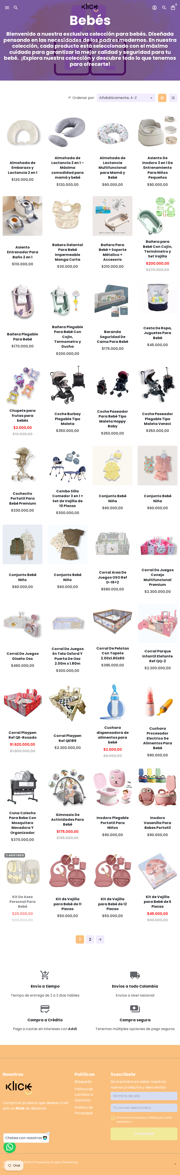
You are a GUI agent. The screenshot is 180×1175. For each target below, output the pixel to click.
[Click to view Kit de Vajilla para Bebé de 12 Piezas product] (112, 870)
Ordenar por (81, 97)
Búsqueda (83, 1081)
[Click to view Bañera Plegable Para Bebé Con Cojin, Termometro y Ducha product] (67, 301)
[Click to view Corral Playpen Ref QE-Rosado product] (22, 702)
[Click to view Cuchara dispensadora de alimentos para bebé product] (112, 702)
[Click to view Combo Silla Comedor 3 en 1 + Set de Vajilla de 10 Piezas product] (67, 465)
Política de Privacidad (84, 1110)
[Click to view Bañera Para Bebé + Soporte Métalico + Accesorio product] (112, 216)
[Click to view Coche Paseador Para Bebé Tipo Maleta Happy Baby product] (112, 385)
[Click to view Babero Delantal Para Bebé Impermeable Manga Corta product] (67, 216)
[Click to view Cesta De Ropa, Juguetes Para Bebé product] (157, 298)
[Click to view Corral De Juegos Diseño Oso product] (22, 623)
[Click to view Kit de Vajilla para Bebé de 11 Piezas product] (67, 870)
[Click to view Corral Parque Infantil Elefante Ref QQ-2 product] (157, 623)
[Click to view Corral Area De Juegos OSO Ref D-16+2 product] (112, 544)
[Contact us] (10, 1147)
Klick (30, 1162)
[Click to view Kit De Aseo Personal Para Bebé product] (22, 871)
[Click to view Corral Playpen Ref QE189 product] (67, 702)
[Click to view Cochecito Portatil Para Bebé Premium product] (22, 465)
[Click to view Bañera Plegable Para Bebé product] (22, 301)
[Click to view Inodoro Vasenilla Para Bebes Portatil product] (157, 787)
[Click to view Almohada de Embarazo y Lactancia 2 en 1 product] (22, 132)
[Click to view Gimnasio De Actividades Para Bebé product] (67, 787)
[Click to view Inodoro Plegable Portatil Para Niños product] (112, 787)
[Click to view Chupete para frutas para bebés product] (22, 385)
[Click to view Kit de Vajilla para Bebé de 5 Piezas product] (157, 871)
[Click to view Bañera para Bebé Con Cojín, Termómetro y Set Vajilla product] (157, 216)
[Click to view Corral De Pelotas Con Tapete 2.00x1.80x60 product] (112, 620)
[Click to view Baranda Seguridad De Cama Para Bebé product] (112, 301)
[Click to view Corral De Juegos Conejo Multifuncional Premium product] (157, 544)
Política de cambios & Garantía (84, 1095)
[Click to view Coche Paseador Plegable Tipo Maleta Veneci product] (157, 385)
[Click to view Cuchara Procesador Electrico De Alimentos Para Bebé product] (157, 702)
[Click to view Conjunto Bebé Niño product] (22, 544)
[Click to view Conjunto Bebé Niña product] (112, 465)
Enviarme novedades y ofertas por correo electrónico (144, 1120)
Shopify (56, 1162)
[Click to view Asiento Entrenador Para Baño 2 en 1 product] (22, 216)
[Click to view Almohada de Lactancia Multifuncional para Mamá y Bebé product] (112, 132)
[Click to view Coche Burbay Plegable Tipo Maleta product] (67, 385)
